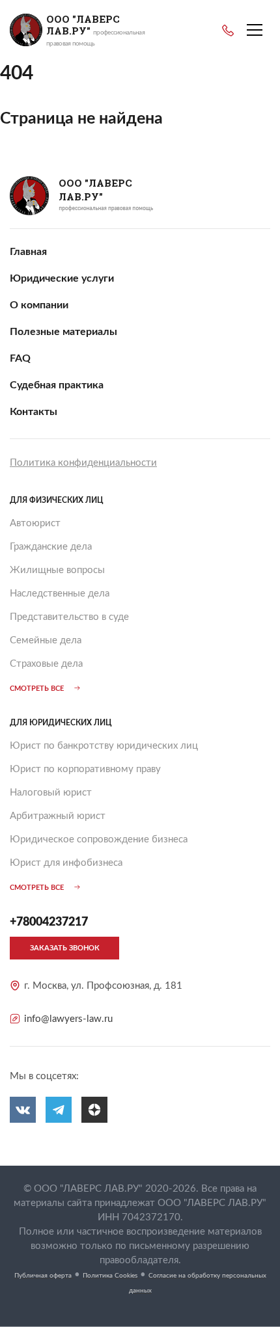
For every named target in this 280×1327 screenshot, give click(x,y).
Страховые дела (46, 664)
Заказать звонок (65, 948)
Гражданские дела (51, 547)
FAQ (20, 358)
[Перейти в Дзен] (94, 1110)
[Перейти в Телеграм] (59, 1110)
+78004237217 (228, 30)
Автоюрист (35, 523)
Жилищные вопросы (57, 570)
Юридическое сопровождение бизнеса (99, 839)
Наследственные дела (59, 593)
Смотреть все (37, 688)
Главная (28, 252)
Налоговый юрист (51, 793)
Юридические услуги (62, 278)
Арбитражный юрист (57, 816)
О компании (39, 305)
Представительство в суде (69, 617)
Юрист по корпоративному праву (85, 769)
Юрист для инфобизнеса (66, 863)
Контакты (33, 412)
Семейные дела (45, 640)
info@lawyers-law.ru (68, 1019)
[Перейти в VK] (23, 1110)
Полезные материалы (63, 332)
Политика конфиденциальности (83, 463)
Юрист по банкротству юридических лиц (104, 746)
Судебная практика (57, 385)
